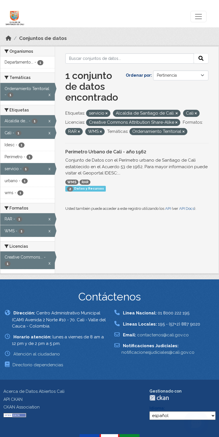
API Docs (186, 208)
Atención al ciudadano (36, 354)
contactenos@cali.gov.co (163, 335)
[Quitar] (107, 113)
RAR (85, 182)
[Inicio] (8, 38)
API (168, 208)
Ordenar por (138, 75)
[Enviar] (201, 58)
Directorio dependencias (38, 364)
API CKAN (13, 399)
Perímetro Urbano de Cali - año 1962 (105, 152)
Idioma (156, 408)
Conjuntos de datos (43, 38)
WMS (71, 182)
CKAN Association (21, 407)
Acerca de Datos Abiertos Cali (33, 391)
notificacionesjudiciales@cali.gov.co (157, 352)
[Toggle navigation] (198, 16)
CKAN (159, 398)
